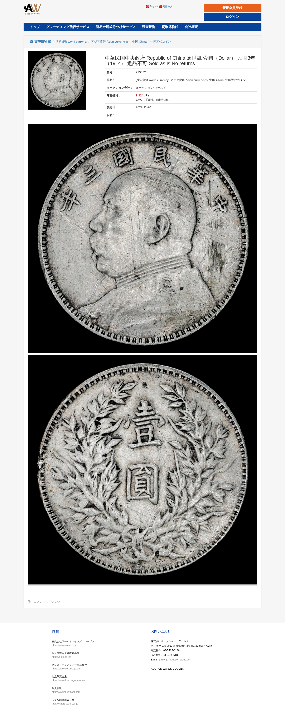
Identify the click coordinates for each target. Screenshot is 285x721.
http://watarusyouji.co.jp (65, 703)
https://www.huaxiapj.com (66, 692)
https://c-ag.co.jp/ (61, 656)
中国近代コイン (160, 41)
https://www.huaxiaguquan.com (69, 680)
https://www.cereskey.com (66, 668)
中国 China (139, 41)
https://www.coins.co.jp (64, 645)
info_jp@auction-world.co (175, 659)
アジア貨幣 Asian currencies (110, 41)
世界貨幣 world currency (71, 41)
